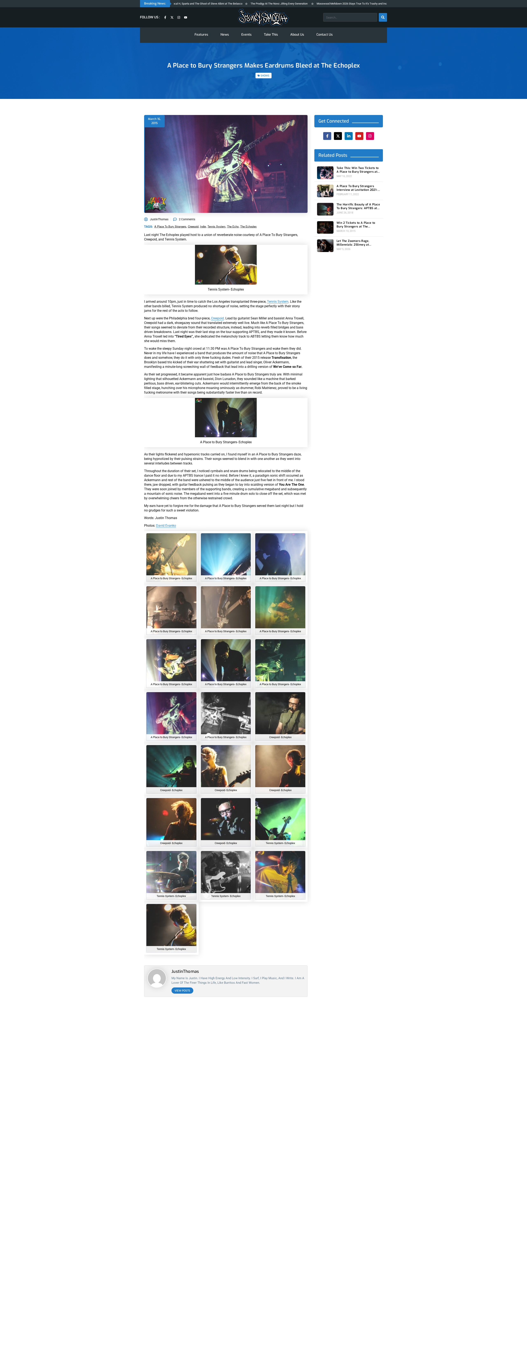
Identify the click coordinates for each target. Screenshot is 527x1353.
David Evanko (166, 526)
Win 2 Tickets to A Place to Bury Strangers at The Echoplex (356, 225)
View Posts (182, 990)
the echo (233, 226)
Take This (271, 34)
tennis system (216, 226)
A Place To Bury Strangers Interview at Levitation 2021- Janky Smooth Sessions (357, 188)
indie (203, 226)
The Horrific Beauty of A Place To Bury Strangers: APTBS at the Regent (358, 206)
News (224, 34)
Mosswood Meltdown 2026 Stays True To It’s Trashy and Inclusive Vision (320, 3)
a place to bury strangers (170, 226)
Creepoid (217, 318)
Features (201, 34)
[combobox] (350, 17)
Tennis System (277, 302)
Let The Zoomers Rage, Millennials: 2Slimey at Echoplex (353, 243)
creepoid (193, 226)
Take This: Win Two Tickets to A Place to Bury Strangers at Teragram (358, 170)
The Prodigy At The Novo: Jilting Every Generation (240, 3)
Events (246, 34)
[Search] (383, 17)
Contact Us (324, 34)
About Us (297, 34)
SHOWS (265, 75)
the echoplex (248, 226)
